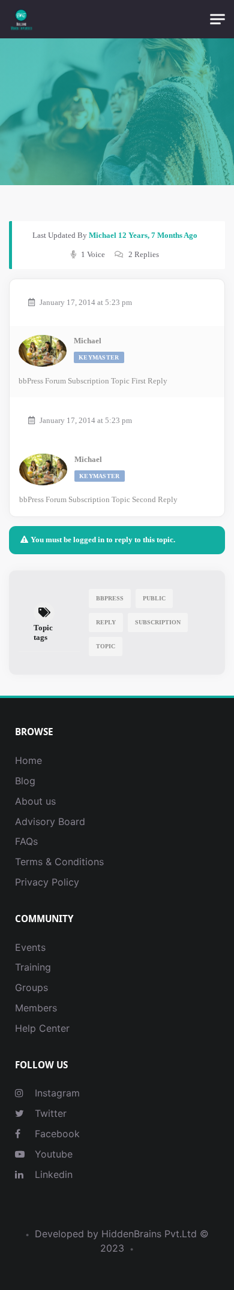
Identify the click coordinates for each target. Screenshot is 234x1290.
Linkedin (52, 1174)
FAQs (26, 841)
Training (33, 967)
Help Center (42, 1028)
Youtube (52, 1154)
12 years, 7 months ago (157, 235)
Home (28, 760)
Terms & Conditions (59, 862)
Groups (31, 987)
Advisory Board (50, 821)
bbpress (110, 598)
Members (36, 1008)
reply (106, 622)
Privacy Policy (47, 882)
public (154, 598)
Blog (25, 781)
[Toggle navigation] (217, 19)
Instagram (56, 1093)
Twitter (49, 1113)
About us (35, 801)
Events (30, 947)
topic (105, 646)
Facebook (56, 1134)
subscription (158, 622)
